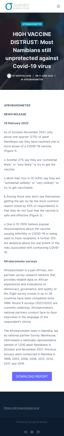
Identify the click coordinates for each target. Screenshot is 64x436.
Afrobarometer (32, 24)
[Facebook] (25, 432)
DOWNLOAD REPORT (32, 376)
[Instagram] (32, 432)
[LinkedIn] (38, 432)
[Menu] (58, 6)
